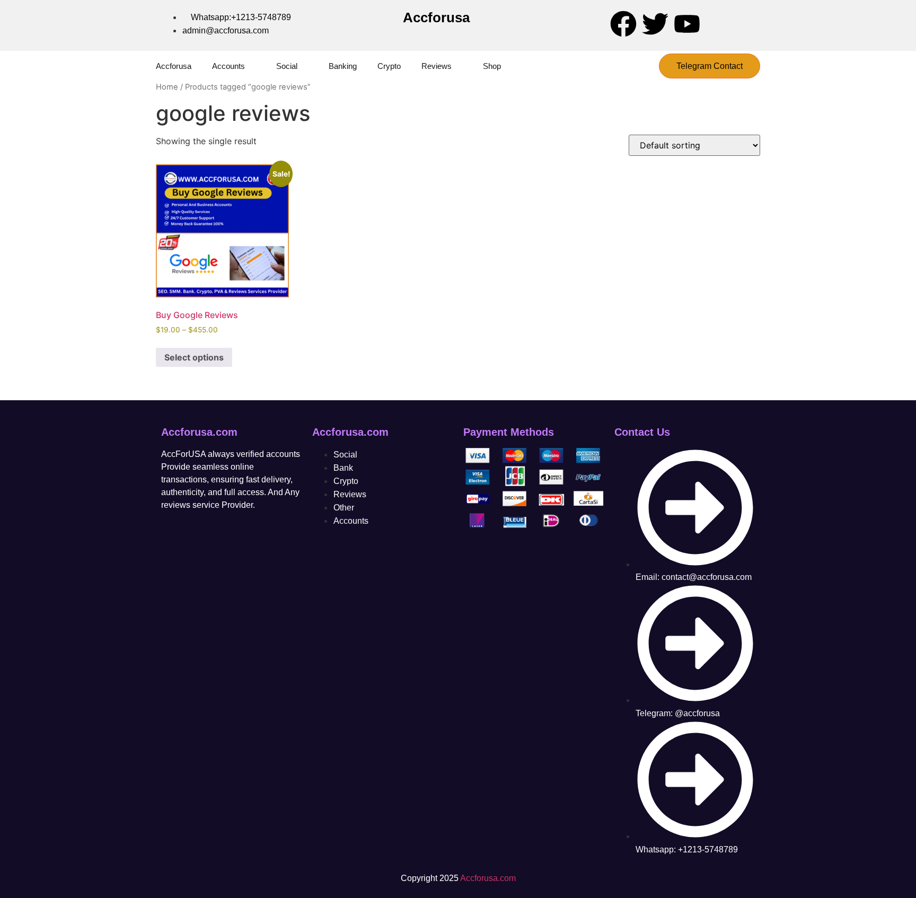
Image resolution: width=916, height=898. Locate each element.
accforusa (173, 66)
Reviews (436, 66)
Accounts (228, 66)
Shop (492, 66)
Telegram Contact (709, 66)
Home (167, 87)
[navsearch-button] (641, 66)
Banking (343, 66)
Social (286, 66)
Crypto (389, 66)
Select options (194, 357)
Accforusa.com (488, 878)
